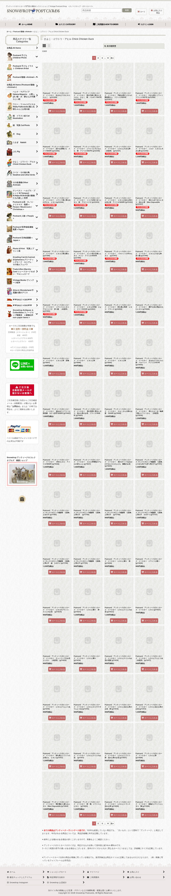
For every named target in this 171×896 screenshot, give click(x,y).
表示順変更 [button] (111, 46)
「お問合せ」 (16, 406)
